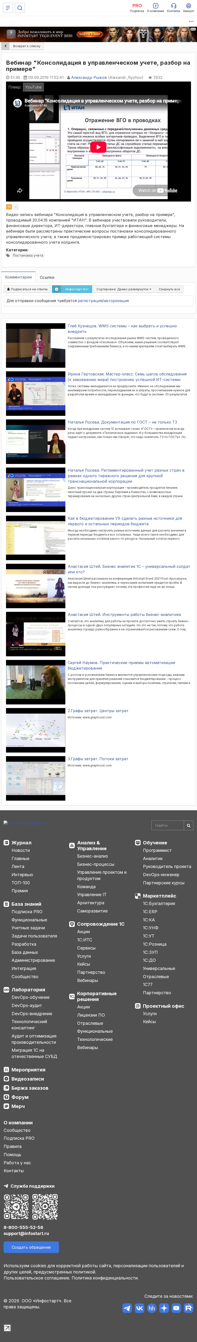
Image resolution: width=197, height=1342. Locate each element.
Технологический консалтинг (29, 1024)
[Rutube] (188, 1309)
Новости (21, 850)
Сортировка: (123, 289)
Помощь (12, 1154)
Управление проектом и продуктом (102, 875)
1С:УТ (148, 935)
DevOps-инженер (161, 874)
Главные (20, 858)
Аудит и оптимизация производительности (34, 1039)
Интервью (22, 874)
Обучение (155, 843)
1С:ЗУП (150, 952)
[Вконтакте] (139, 1309)
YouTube (33, 87)
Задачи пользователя (34, 935)
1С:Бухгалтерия (159, 903)
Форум (20, 1097)
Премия (20, 890)
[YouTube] (176, 1309)
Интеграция (24, 968)
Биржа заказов (30, 1088)
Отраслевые (90, 1023)
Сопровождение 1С (101, 924)
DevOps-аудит (27, 1005)
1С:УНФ (150, 927)
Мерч (18, 1106)
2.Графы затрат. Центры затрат (98, 710)
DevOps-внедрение (32, 1013)
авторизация (116, 300)
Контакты (14, 1170)
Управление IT (92, 894)
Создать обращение (31, 1247)
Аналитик (153, 858)
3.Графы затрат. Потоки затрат (98, 758)
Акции (83, 931)
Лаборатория (28, 990)
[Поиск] (20, 8)
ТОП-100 (21, 882)
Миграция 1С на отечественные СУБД (34, 1053)
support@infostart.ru (26, 1233)
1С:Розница (154, 944)
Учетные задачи (28, 927)
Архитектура (90, 902)
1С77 (148, 984)
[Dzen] (164, 1309)
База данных (25, 952)
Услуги (84, 956)
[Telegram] (127, 1309)
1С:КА (149, 919)
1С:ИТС (84, 939)
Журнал (21, 843)
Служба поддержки (33, 1186)
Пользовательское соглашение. (37, 1277)
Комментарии (18, 277)
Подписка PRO (27, 911)
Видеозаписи (28, 1079)
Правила (13, 1146)
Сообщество (25, 976)
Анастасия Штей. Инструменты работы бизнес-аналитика (124, 614)
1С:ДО (149, 960)
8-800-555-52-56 (23, 1227)
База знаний (26, 904)
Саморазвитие (92, 910)
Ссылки (47, 277)
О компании (18, 1123)
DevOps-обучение (30, 997)
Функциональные (29, 919)
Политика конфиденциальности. (105, 1277)
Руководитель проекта (167, 866)
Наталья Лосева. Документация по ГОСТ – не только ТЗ (122, 422)
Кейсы (83, 964)
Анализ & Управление (92, 845)
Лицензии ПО (91, 1015)
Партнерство (91, 972)
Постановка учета (28, 255)
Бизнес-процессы (95, 864)
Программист (157, 850)
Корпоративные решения (97, 996)
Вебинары (87, 980)
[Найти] (188, 825)
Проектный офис (163, 1006)
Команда (86, 886)
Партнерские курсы (164, 882)
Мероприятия (28, 1070)
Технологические (95, 1039)
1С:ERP (150, 911)
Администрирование (33, 960)
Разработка (24, 944)
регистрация (90, 300)
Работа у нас (17, 1162)
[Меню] (8, 8)
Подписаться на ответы (29, 289)
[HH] (152, 1309)
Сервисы (86, 947)
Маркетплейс (159, 896)
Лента (18, 866)
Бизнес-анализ (92, 856)
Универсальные (159, 968)
